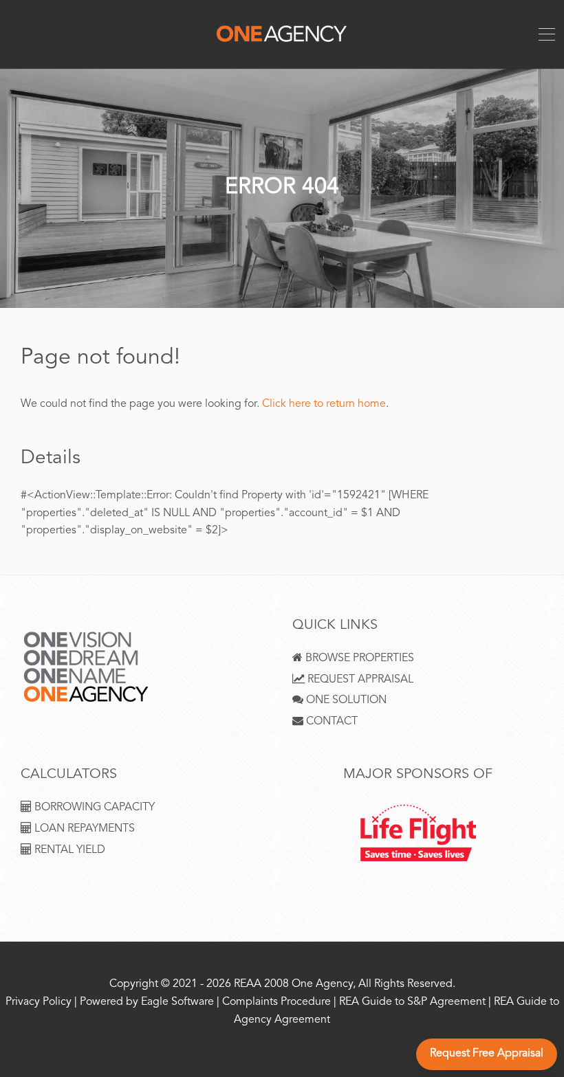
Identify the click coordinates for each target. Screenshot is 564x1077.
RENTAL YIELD (68, 850)
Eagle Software (177, 1002)
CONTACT (330, 722)
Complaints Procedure (276, 1002)
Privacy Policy (39, 1002)
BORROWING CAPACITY (93, 808)
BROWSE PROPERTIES (358, 659)
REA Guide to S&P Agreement (413, 1002)
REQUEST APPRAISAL (359, 680)
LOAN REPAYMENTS (83, 829)
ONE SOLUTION (345, 701)
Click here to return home (324, 404)
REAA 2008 (261, 984)
